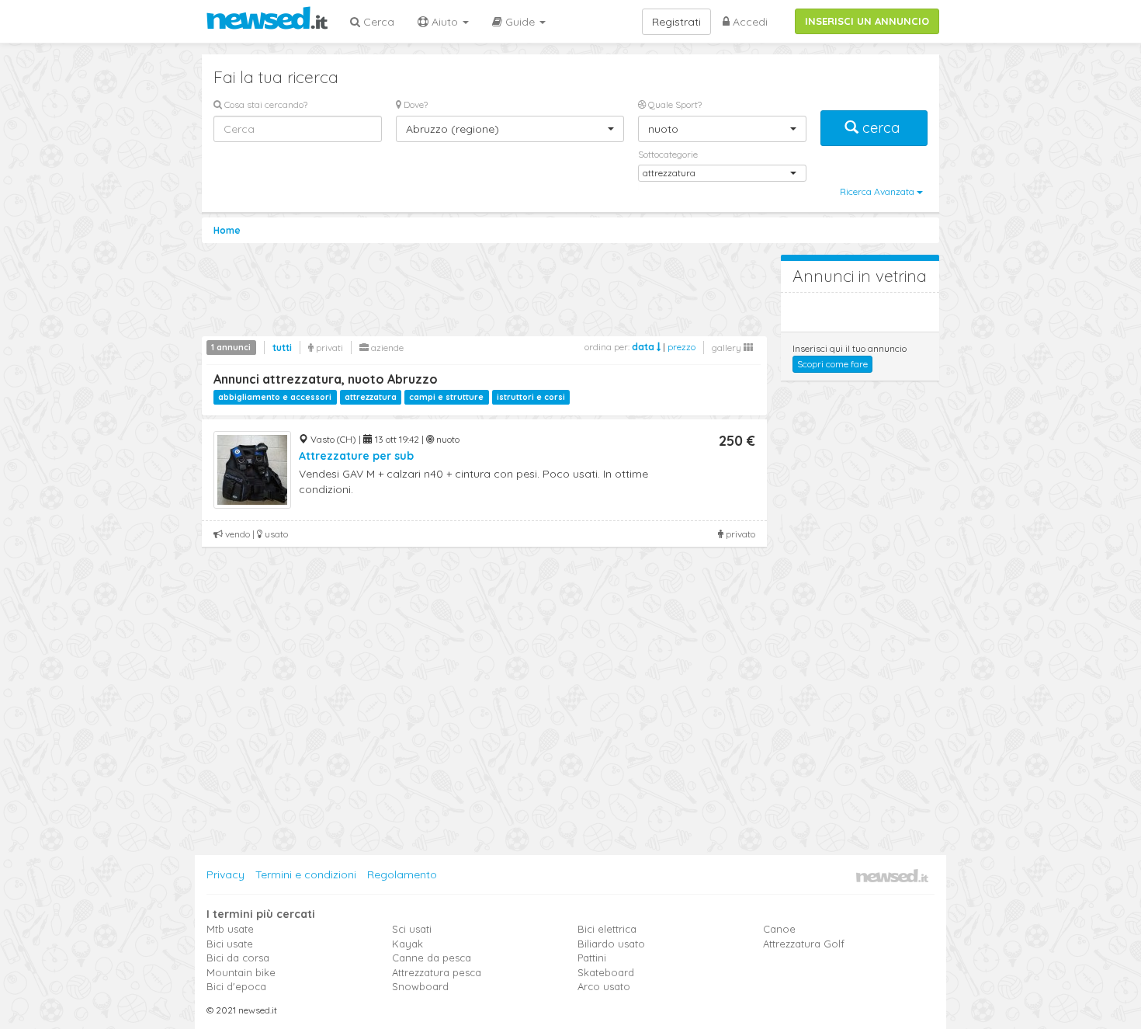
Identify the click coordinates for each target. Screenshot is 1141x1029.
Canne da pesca (431, 957)
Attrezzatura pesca (436, 972)
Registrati (676, 22)
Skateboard (605, 972)
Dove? (414, 104)
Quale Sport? (674, 104)
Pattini (591, 957)
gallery (728, 347)
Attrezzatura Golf (803, 943)
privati (328, 347)
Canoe (779, 929)
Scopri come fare (832, 364)
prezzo (681, 347)
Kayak (407, 943)
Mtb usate (230, 929)
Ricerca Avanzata (878, 191)
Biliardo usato (611, 943)
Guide (520, 22)
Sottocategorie (668, 154)
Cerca (377, 22)
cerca (880, 128)
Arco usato (603, 986)
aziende (386, 347)
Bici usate (229, 943)
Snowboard (420, 986)
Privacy (225, 874)
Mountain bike (241, 972)
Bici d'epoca (236, 986)
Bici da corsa (237, 957)
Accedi (749, 22)
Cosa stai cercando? (264, 104)
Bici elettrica (606, 929)
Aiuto (444, 22)
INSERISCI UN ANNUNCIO (867, 21)
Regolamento (402, 874)
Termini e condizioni (305, 874)
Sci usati (412, 929)
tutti (282, 347)
